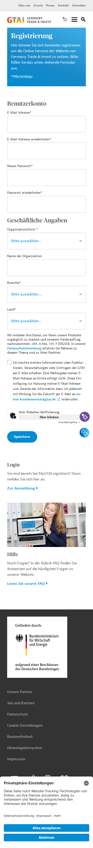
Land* (11, 309)
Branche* (14, 283)
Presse (50, 5)
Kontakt (63, 5)
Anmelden (79, 5)
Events (38, 5)
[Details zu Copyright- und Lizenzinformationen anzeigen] (81, 544)
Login (13, 464)
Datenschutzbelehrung (24, 348)
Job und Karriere (21, 703)
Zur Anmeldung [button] (21, 488)
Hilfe (12, 554)
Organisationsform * (22, 229)
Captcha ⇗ (69, 422)
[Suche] (83, 20)
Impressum (16, 759)
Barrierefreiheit (20, 737)
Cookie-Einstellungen (25, 725)
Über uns (24, 5)
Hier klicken (49, 417)
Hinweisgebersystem (24, 748)
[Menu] (74, 19)
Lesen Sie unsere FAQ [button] (26, 583)
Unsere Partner (19, 692)
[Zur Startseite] (29, 22)
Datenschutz (17, 714)
